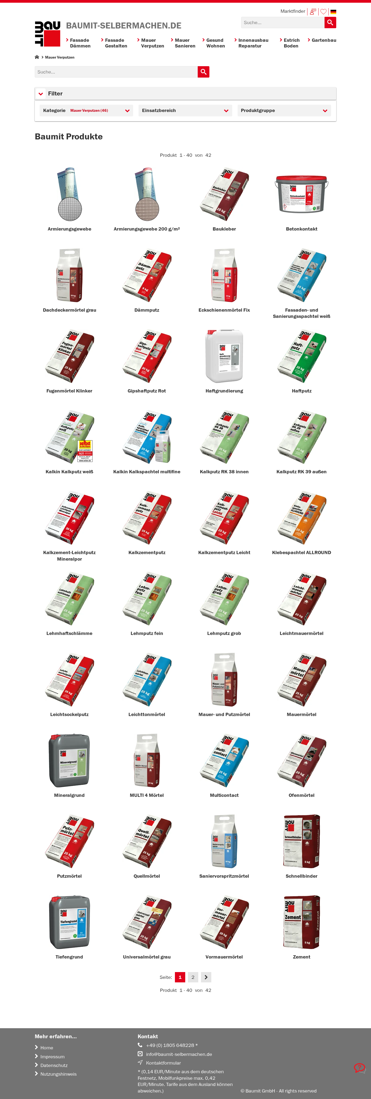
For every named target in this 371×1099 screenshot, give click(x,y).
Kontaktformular (163, 1063)
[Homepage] (37, 58)
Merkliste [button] (323, 11)
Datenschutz (54, 1065)
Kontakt (312, 11)
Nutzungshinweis (58, 1074)
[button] (333, 12)
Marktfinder (293, 11)
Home (46, 1048)
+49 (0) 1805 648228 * (172, 1045)
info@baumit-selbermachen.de (179, 1054)
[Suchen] (330, 22)
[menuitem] (83, 43)
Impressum (52, 1057)
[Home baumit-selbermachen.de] (47, 34)
